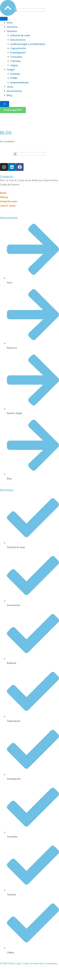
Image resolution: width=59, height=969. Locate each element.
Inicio (10, 22)
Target (11, 69)
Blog (9, 95)
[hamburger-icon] (4, 19)
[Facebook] (37, 117)
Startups (15, 73)
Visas (10, 86)
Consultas (16, 56)
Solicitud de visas (20, 35)
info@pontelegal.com (18, 193)
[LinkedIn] (29, 117)
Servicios (12, 31)
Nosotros (12, 27)
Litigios (14, 65)
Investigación (18, 52)
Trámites (15, 61)
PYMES (13, 78)
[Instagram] (22, 117)
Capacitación (18, 48)
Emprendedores (19, 82)
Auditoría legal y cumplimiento (27, 44)
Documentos (17, 39)
